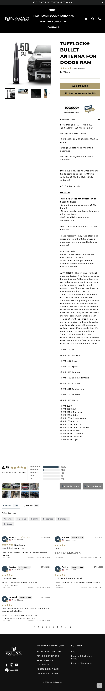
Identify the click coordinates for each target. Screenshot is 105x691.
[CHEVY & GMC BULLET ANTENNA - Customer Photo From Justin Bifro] (25, 494)
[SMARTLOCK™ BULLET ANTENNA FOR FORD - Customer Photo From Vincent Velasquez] (25, 486)
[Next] (49, 93)
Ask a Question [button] (71, 486)
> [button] (75, 627)
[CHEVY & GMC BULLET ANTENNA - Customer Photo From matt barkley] (6, 494)
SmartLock (89, 239)
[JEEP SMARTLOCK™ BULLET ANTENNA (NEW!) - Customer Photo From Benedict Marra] (6, 486)
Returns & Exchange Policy (81, 657)
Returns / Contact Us (81, 663)
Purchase (63, 519)
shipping (21, 519)
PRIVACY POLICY (45, 660)
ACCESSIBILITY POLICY (48, 669)
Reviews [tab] (7, 505)
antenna (8, 519)
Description (67, 119)
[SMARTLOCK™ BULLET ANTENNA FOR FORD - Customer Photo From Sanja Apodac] (15, 494)
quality (34, 519)
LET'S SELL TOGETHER (48, 673)
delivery (8, 524)
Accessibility (14, 670)
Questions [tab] (28, 505)
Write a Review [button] (94, 486)
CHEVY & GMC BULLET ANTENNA (68, 553)
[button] (44, 557)
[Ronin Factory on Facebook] (6, 664)
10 (69, 627)
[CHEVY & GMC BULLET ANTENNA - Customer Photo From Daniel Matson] (15, 486)
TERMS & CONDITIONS (48, 656)
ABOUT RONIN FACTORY (49, 651)
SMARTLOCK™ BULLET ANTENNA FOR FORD (20, 582)
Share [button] (7, 557)
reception (48, 519)
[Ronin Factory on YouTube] (16, 664)
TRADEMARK (43, 665)
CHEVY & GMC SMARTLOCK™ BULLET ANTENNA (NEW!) (24, 552)
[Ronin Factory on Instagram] (11, 664)
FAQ (73, 651)
